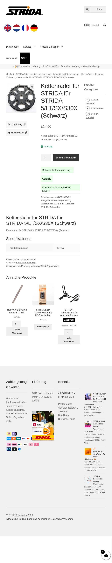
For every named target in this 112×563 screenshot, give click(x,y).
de (63, 204)
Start (11, 74)
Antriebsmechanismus (40, 74)
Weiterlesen (43, 327)
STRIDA (44, 207)
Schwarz (70, 204)
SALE (24, 58)
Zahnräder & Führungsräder (66, 74)
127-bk (57, 204)
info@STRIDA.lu (67, 393)
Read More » (89, 415)
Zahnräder (55, 207)
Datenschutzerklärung (62, 519)
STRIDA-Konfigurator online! (98, 479)
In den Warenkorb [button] (17, 331)
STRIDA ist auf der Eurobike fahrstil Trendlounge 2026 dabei (94, 426)
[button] (32, 86)
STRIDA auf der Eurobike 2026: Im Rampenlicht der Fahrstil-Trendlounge (95, 399)
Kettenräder (86, 74)
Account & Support (49, 47)
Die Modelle (12, 47)
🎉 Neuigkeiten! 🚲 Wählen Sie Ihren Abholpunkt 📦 (94, 454)
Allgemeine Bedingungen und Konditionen (28, 519)
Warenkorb (11, 58)
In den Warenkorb (66, 157)
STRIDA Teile (22, 74)
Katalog (27, 47)
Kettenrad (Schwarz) (61, 200)
